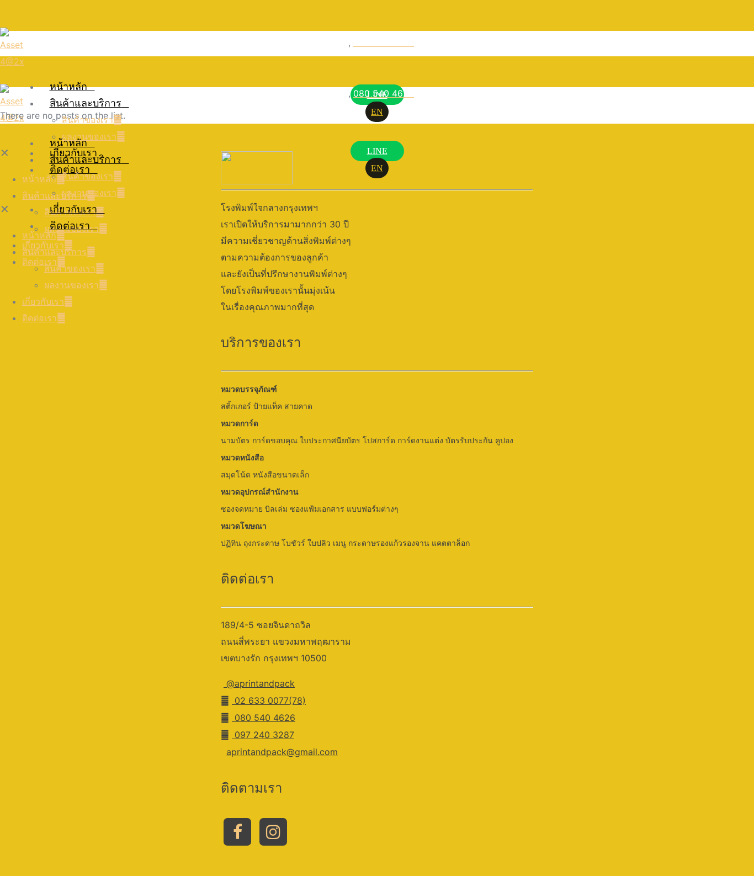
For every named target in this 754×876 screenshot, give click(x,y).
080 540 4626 (263, 717)
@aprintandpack (259, 683)
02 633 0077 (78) (309, 42)
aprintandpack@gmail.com (282, 751)
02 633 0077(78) (269, 700)
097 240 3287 (263, 734)
